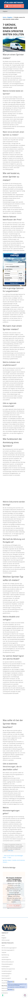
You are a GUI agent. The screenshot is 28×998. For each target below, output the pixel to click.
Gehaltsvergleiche (6, 959)
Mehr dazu (10, 850)
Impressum (5, 990)
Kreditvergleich (6, 966)
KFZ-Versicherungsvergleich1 (9, 948)
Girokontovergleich (6, 973)
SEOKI (3, 945)
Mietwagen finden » (14, 283)
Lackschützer (5, 957)
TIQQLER (4, 952)
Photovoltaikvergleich (7, 964)
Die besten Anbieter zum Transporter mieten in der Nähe (14, 879)
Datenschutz (5, 988)
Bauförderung (5, 955)
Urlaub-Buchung (6, 983)
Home (4, 17)
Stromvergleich (5, 976)
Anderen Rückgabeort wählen (12, 266)
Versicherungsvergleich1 (8, 950)
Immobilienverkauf (6, 971)
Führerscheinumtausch (8, 962)
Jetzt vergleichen (15, 6)
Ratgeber (9, 17)
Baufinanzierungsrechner (8, 969)
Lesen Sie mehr (14, 905)
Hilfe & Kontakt (5, 940)
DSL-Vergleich (5, 980)
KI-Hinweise (5, 993)
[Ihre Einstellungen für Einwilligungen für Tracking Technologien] (2, 995)
